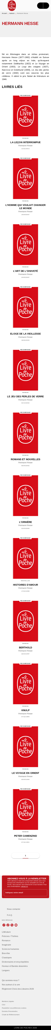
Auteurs (12, 13)
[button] (34, 30)
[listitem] (4, 925)
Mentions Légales (8, 1001)
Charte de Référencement (10, 1015)
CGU (3, 1005)
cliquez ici (24, 886)
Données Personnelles (9, 1011)
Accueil (4, 13)
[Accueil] (12, 5)
